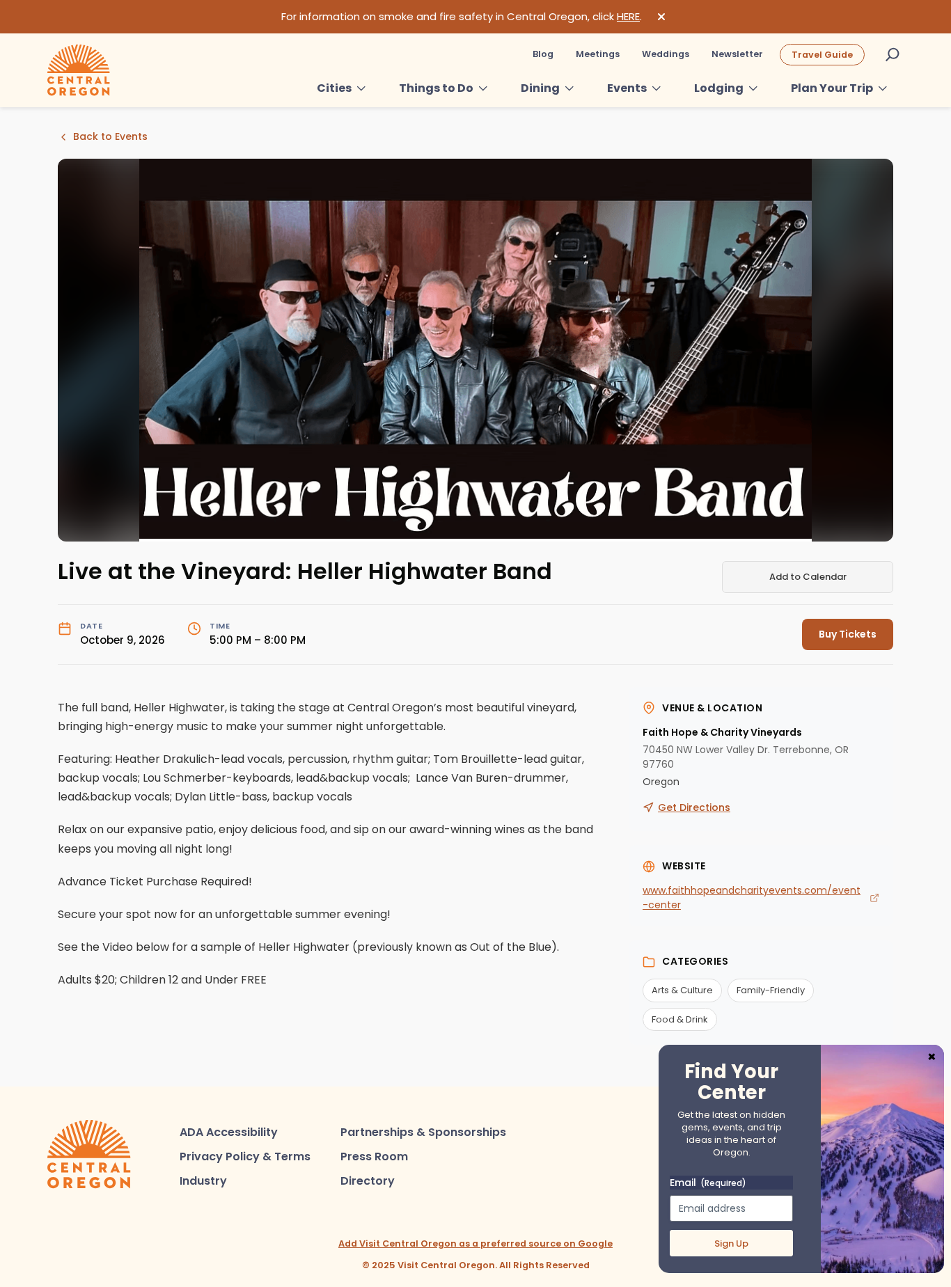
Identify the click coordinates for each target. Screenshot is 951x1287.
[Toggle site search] (892, 54)
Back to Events (110, 136)
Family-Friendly (771, 990)
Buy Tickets (848, 634)
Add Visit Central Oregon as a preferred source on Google (475, 1243)
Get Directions (694, 807)
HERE (628, 16)
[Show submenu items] (361, 88)
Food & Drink (680, 1019)
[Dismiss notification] (661, 16)
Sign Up (731, 1243)
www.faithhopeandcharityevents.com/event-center (751, 897)
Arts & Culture (682, 990)
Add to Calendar (808, 576)
